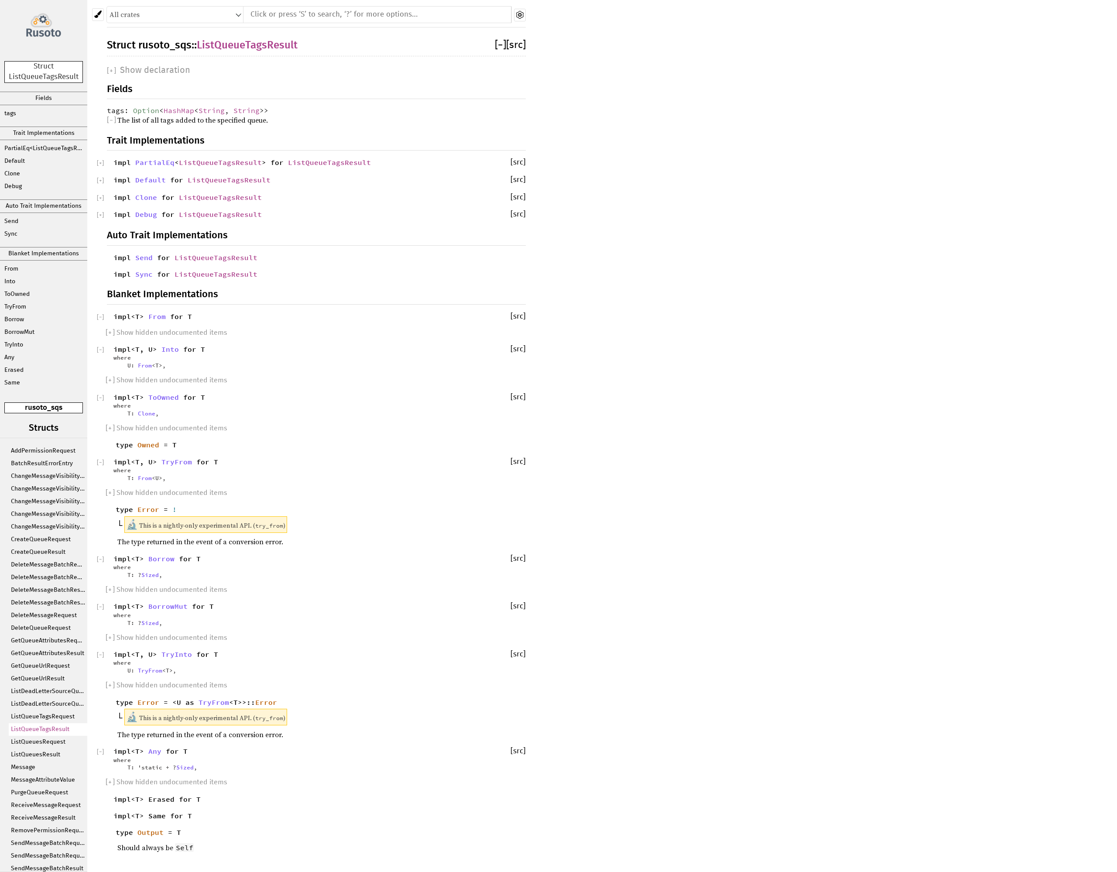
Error (148, 509)
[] (500, 45)
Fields (43, 98)
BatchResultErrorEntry (42, 463)
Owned (148, 444)
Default (14, 161)
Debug (13, 186)
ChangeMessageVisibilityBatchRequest (49, 476)
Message (23, 767)
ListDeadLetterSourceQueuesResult (49, 704)
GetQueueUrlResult (38, 679)
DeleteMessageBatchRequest (49, 565)
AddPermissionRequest (43, 451)
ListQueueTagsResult (40, 729)
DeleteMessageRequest (44, 615)
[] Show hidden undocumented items (166, 332)
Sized (150, 574)
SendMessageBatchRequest (49, 843)
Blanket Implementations (43, 254)
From (11, 269)
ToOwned (17, 294)
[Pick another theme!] (98, 14)
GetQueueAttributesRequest (49, 641)
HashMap (179, 110)
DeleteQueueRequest (41, 628)
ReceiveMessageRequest (46, 805)
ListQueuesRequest (38, 742)
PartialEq (155, 162)
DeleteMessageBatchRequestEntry (49, 577)
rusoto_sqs (43, 408)
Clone (12, 174)
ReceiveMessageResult (43, 818)
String (212, 110)
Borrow (14, 319)
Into (9, 281)
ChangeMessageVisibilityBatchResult (49, 501)
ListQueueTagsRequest (43, 717)
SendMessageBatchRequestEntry (49, 856)
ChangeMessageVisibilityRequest (49, 527)
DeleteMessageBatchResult (49, 590)
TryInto (13, 345)
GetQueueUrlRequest (40, 666)
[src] (516, 45)
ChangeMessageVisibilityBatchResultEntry (49, 514)
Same (12, 383)
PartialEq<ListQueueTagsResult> (45, 148)
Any (9, 357)
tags (10, 113)
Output (150, 832)
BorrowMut (19, 332)
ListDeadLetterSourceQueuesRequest (49, 691)
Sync (10, 234)
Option (146, 110)
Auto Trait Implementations (44, 206)
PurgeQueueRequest (39, 793)
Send (11, 221)
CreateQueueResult (38, 552)
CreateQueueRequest (41, 539)
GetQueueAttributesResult (47, 653)
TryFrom (15, 307)
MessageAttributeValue (43, 780)
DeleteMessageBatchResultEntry (49, 603)
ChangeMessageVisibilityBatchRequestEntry (49, 489)
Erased (14, 370)
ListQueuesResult (35, 755)
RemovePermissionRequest (49, 830)
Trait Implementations (44, 133)
